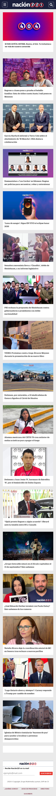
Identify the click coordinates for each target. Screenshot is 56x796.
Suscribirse (46, 773)
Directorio (45, 789)
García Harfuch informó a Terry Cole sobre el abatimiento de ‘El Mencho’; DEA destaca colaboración (25, 139)
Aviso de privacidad (29, 789)
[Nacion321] (28, 4)
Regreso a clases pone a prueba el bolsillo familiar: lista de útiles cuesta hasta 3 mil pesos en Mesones (28, 93)
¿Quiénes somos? (11, 789)
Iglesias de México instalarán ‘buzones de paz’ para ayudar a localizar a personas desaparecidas (26, 735)
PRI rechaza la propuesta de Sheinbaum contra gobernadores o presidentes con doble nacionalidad (26, 311)
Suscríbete (28, 794)
